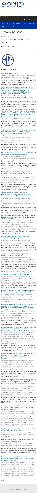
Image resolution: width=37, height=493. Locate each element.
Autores (20, 39)
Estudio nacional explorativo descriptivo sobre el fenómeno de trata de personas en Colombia (18, 291)
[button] (29, 19)
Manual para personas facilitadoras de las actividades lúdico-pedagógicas (15, 237)
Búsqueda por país (21, 23)
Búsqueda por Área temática (10, 27)
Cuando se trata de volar (9, 73)
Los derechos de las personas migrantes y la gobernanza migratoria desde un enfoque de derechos (16, 173)
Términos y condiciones (16, 489)
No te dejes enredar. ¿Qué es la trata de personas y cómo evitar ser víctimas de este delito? (18, 153)
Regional (31, 23)
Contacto (25, 489)
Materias (4, 42)
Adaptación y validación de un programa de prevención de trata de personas (16, 254)
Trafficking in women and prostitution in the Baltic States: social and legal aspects (18, 430)
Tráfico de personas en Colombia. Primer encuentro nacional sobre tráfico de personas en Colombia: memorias (17, 407)
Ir (34, 49)
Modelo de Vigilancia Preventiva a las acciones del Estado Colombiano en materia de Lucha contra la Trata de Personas (18, 217)
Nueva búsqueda (9, 23)
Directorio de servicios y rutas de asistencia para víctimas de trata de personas (17, 440)
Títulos (27, 39)
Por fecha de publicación (9, 39)
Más (2, 480)
